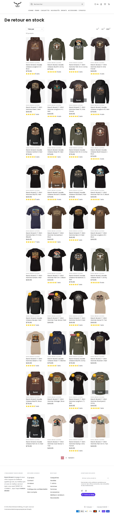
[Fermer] (82, 4)
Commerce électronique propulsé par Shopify (17, 509)
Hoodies (53, 481)
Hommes (53, 486)
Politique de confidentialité (37, 489)
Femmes (53, 489)
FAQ (28, 486)
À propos (30, 478)
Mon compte (32, 492)
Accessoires (54, 492)
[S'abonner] (108, 478)
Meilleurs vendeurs (57, 495)
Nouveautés (54, 498)
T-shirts (53, 483)
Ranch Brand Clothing (16, 507)
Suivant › (71, 458)
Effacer (78, 4)
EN (97, 4)
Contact (30, 481)
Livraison (30, 483)
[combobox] (54, 4)
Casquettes (54, 478)
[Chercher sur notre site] (32, 4)
